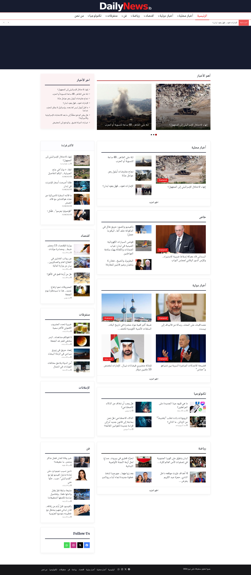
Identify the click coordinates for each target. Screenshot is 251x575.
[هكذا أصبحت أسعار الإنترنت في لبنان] (82, 186)
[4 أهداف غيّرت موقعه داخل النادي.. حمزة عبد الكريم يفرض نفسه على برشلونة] (198, 477)
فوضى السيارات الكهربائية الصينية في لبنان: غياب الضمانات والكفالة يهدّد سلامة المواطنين (118, 248)
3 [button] (151, 134)
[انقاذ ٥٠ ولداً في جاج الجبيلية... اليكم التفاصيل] (82, 173)
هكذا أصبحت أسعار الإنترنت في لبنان (58, 184)
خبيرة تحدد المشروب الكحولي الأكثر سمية (61, 326)
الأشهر (67, 146)
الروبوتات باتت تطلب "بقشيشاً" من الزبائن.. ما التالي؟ (172, 420)
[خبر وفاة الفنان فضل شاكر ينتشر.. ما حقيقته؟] (82, 462)
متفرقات (112, 16)
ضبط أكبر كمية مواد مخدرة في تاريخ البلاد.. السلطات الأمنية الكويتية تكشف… (130, 327)
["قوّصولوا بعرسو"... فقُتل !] (82, 214)
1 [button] (156, 134)
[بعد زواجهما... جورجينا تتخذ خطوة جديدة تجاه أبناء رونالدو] (144, 477)
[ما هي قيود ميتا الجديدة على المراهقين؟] (198, 407)
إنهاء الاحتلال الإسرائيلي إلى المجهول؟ (72, 90)
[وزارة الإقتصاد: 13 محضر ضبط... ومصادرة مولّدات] (82, 249)
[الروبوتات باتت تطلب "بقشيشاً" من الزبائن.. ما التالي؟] (198, 421)
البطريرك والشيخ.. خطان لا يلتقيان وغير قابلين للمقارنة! (119, 263)
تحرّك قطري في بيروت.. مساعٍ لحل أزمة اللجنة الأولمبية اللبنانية (118, 462)
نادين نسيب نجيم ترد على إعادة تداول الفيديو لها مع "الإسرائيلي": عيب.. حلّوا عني (59, 476)
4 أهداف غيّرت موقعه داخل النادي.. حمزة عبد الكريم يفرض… (174, 477)
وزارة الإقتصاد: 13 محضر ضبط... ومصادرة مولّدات (59, 248)
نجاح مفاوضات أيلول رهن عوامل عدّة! (189, 125)
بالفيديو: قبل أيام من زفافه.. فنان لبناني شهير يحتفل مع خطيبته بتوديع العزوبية (59, 510)
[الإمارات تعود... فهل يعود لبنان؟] (124, 107)
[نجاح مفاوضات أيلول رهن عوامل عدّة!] (183, 107)
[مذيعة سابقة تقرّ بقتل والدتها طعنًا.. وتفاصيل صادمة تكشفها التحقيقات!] (82, 494)
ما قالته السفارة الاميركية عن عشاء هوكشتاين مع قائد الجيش (58, 199)
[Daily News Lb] (125, 6)
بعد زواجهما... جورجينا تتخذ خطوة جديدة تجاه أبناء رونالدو (117, 475)
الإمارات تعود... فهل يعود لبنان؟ (133, 125)
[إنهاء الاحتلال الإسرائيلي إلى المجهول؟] (82, 160)
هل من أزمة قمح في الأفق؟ (59, 274)
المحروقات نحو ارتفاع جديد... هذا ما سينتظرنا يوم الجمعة (58, 291)
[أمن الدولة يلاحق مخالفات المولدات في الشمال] (82, 366)
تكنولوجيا (95, 16)
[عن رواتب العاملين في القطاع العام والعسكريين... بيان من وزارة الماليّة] (82, 262)
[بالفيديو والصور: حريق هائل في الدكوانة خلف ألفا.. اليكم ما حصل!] (144, 229)
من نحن (79, 16)
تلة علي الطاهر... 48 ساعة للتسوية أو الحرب (70, 94)
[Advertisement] (125, 47)
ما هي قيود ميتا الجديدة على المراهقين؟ (173, 405)
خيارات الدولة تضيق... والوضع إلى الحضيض (70, 123)
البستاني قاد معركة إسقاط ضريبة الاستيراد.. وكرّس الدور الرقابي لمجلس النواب (184, 258)
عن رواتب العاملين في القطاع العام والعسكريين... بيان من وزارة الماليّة (59, 262)
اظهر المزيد (153, 202)
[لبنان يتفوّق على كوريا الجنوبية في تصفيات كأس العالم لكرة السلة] (198, 462)
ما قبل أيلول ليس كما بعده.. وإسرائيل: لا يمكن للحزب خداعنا (213, 23)
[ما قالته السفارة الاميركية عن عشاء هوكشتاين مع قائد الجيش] (82, 199)
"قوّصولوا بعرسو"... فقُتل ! (59, 211)
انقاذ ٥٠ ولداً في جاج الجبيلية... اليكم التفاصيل (60, 172)
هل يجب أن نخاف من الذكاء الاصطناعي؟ (119, 405)
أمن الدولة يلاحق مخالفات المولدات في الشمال (60, 365)
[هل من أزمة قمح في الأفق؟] (82, 278)
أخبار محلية (186, 16)
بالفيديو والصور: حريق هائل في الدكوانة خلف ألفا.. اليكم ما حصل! (118, 231)
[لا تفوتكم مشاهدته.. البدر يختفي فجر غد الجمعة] (82, 341)
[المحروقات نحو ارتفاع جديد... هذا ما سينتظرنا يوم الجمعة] (82, 290)
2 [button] (154, 135)
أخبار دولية (166, 16)
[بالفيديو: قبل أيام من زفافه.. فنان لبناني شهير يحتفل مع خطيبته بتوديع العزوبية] (82, 510)
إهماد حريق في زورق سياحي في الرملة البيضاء (60, 352)
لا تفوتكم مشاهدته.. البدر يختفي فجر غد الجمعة (60, 339)
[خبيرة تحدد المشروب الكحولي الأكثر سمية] (82, 328)
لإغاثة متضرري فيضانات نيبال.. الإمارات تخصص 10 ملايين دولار (128, 367)
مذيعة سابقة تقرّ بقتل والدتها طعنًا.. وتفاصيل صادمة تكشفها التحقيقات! (60, 494)
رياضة (136, 16)
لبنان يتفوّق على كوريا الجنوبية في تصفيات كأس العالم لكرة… (172, 460)
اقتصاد (150, 16)
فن (125, 16)
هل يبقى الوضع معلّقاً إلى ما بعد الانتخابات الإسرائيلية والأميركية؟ (66, 116)
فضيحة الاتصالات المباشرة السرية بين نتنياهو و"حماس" (183, 367)
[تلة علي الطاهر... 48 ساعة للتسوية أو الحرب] (144, 161)
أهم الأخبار (203, 76)
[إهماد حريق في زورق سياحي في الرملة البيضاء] (82, 354)
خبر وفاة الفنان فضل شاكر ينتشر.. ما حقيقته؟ (59, 460)
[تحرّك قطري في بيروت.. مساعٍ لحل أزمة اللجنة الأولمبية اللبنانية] (144, 462)
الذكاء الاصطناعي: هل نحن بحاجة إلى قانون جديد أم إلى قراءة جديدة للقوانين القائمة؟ (118, 422)
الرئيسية (202, 16)
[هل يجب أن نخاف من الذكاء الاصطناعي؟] (144, 407)
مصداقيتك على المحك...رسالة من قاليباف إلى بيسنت (183, 327)
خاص (202, 217)
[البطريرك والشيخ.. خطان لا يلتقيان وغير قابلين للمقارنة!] (144, 264)
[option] (183, 107)
